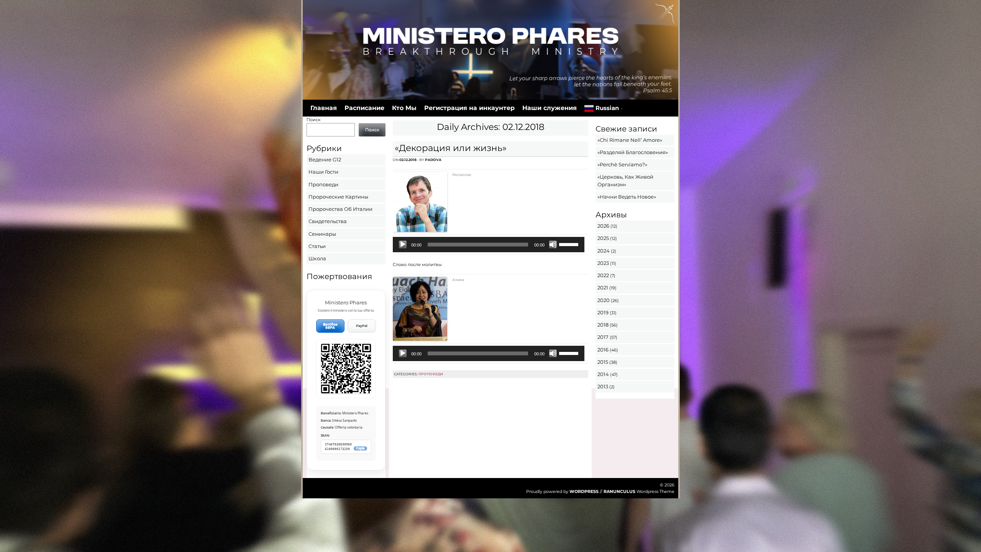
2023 (603, 263)
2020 (603, 300)
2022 (603, 275)
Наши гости (323, 172)
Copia (360, 448)
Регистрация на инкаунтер (469, 108)
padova (433, 160)
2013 (602, 386)
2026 (603, 226)
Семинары (322, 234)
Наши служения (549, 108)
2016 (603, 350)
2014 (603, 374)
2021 (602, 287)
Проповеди (430, 374)
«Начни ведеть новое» (626, 197)
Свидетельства (327, 221)
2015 (602, 362)
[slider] (570, 244)
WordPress (584, 491)
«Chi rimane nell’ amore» (629, 140)
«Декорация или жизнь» (451, 148)
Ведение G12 (324, 159)
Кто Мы (404, 108)
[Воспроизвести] (403, 244)
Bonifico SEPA (330, 326)
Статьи (317, 246)
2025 (603, 238)
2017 (603, 337)
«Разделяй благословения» (632, 152)
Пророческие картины (338, 197)
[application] (488, 244)
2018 (603, 325)
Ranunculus (619, 491)
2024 (603, 251)
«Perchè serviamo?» (622, 164)
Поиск (313, 119)
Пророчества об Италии (340, 209)
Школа (317, 258)
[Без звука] (553, 244)
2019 (603, 312)
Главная (323, 108)
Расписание (364, 108)
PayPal (361, 326)
